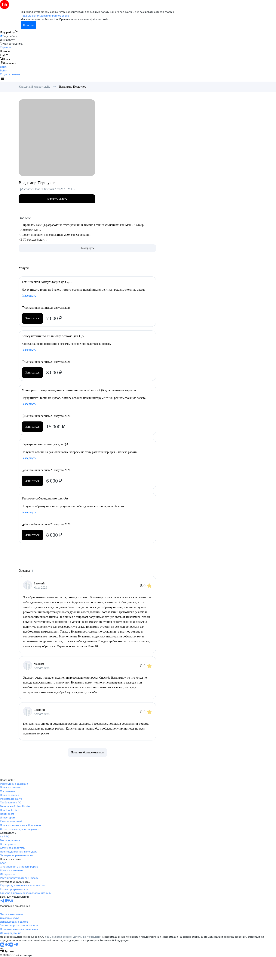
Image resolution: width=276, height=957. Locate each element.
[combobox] (7, 950)
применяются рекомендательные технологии (73, 936)
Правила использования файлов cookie (83, 19)
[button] (3, 66)
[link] (5, 59)
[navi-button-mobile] (2, 79)
